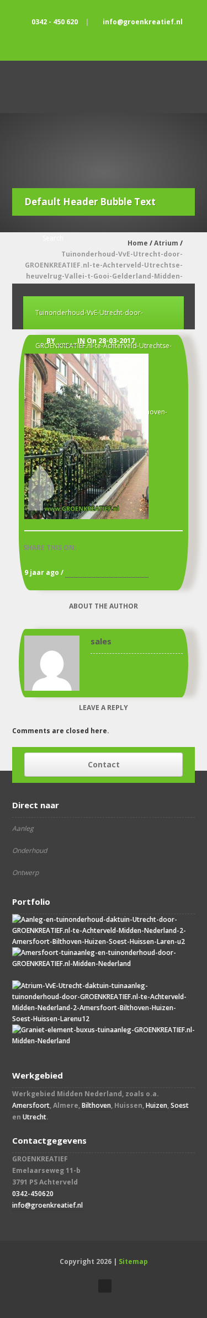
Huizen (156, 1105)
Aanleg (23, 828)
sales (66, 340)
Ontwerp (25, 872)
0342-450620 (33, 1193)
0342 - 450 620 (54, 21)
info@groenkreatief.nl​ (47, 1205)
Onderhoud (29, 850)
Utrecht (34, 1117)
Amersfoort (31, 1105)
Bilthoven (96, 1105)
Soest (180, 1105)
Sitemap (133, 1261)
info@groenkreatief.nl (143, 21)
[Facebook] (103, 41)
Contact (104, 764)
